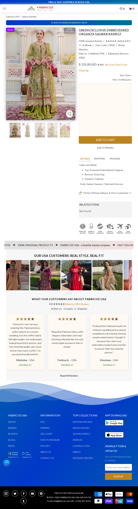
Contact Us (47, 458)
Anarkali (78, 440)
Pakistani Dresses (113, 184)
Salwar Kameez (29, 16)
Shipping (99, 158)
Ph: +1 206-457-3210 (81, 501)
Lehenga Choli (81, 446)
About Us (45, 452)
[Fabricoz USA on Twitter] (16, 494)
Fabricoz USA (12, 16)
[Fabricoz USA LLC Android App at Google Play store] (115, 427)
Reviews (12, 434)
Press (11, 446)
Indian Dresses (81, 428)
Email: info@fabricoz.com (58, 501)
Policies (45, 446)
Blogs (11, 440)
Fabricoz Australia (75, 493)
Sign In (11, 422)
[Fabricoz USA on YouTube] (33, 494)
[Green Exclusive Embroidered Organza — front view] (40, 74)
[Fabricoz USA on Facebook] (24, 494)
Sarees (76, 452)
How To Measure (122, 79)
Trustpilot (68, 308)
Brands (12, 428)
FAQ (42, 422)
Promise (115, 158)
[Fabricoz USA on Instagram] (7, 494)
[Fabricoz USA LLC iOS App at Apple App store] (114, 439)
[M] (5, 8)
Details (85, 158)
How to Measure (50, 440)
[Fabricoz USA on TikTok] (24, 501)
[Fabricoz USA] (40, 9)
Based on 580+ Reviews (77, 304)
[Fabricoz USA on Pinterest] (41, 494)
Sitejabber (82, 308)
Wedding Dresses (83, 458)
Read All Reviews (69, 375)
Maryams (83, 49)
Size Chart (126, 75)
